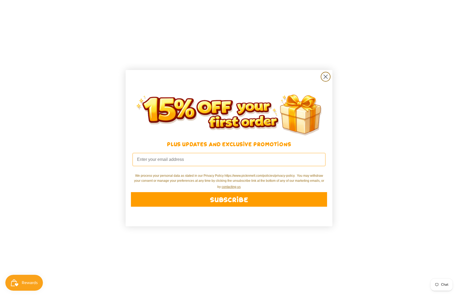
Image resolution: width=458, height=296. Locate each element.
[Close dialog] (325, 76)
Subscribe (229, 199)
